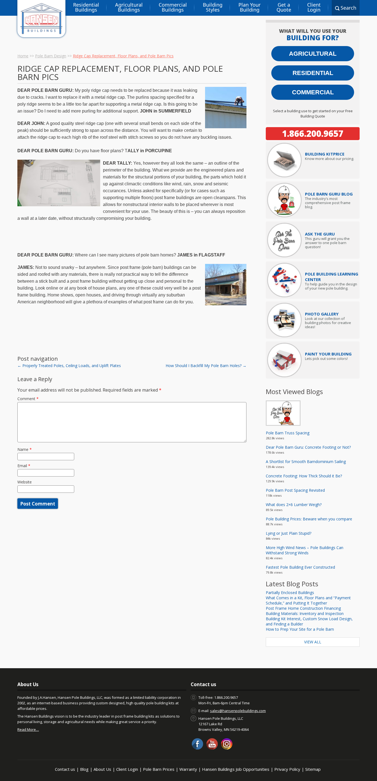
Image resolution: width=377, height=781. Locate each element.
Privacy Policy (287, 769)
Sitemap (313, 769)
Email (23, 465)
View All (312, 641)
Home (22, 55)
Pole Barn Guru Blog (329, 194)
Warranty (188, 769)
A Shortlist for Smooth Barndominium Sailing (306, 461)
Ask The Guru (320, 234)
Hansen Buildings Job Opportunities (235, 769)
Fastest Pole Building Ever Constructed (300, 567)
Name (24, 449)
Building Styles (212, 7)
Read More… (28, 729)
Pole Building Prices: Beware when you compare (309, 518)
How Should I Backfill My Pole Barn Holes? (206, 365)
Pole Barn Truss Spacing (287, 432)
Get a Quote (284, 7)
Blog (84, 769)
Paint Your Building (328, 354)
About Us (102, 769)
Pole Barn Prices (158, 769)
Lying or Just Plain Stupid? (288, 533)
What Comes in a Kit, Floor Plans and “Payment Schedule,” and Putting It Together (308, 600)
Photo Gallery (322, 314)
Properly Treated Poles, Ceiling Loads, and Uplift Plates (69, 365)
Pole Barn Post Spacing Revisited (295, 490)
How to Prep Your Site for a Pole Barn (300, 629)
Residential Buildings (86, 7)
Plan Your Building (249, 7)
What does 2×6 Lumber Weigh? (294, 504)
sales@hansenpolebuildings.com (238, 710)
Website (24, 482)
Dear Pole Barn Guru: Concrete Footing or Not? (308, 447)
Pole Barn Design (50, 55)
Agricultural (312, 53)
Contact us (65, 769)
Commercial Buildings (173, 7)
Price (324, 154)
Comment (28, 398)
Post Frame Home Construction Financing (303, 608)
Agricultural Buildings (129, 7)
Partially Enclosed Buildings (290, 592)
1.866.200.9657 (312, 133)
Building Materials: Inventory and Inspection (305, 613)
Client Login (314, 7)
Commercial (313, 92)
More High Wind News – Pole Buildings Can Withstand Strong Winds (304, 550)
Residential (313, 72)
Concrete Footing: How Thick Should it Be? (304, 475)
